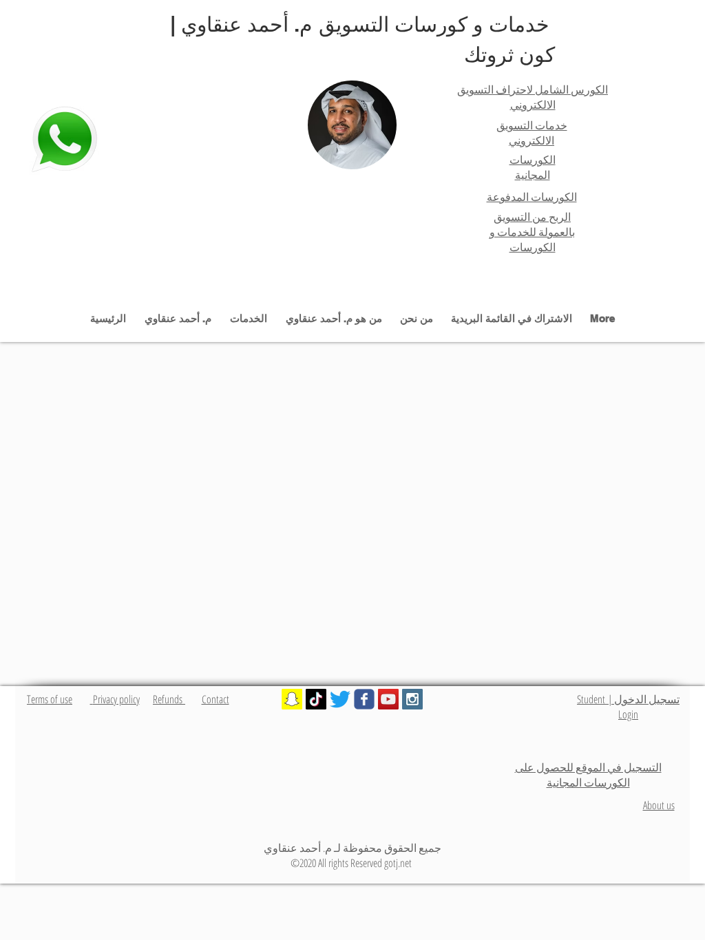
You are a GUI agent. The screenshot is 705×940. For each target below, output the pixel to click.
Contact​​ (215, 699)
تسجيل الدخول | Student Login (628, 707)
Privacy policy (115, 699)
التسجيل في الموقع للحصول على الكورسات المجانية (588, 775)
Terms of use (49, 699)
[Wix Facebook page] (364, 699)
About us (659, 805)
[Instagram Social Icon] (412, 699)
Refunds (169, 699)
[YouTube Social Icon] (388, 699)
